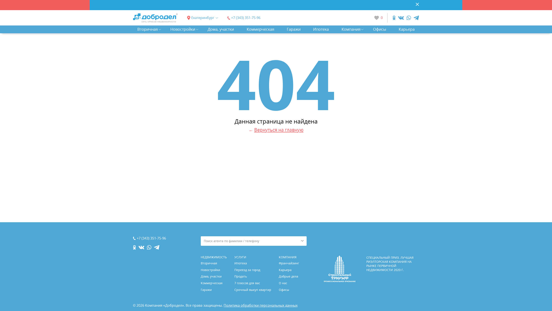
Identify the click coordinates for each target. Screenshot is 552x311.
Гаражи (294, 29)
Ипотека (321, 29)
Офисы (379, 29)
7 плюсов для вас (247, 283)
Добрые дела (288, 276)
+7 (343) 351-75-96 (245, 18)
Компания (351, 29)
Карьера (407, 29)
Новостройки (182, 29)
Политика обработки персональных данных (261, 305)
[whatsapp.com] (408, 18)
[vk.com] (401, 18)
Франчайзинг (289, 263)
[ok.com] (394, 18)
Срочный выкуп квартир (252, 290)
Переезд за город (247, 270)
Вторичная (147, 29)
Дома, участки (221, 29)
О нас (283, 283)
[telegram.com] (416, 18)
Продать (240, 276)
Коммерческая (260, 29)
